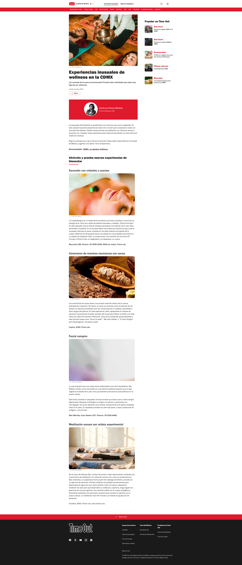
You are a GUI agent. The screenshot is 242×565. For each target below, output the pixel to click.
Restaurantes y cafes (76, 9)
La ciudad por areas (147, 9)
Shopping (119, 9)
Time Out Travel (162, 537)
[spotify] (91, 540)
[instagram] (86, 540)
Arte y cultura (104, 9)
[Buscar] (161, 4)
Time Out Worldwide (164, 532)
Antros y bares (88, 9)
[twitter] (75, 540)
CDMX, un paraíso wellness (95, 149)
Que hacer (136, 9)
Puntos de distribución (147, 534)
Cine (96, 9)
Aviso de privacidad (128, 534)
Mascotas (157, 9)
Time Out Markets (127, 4)
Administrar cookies (128, 543)
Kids (130, 9)
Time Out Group (127, 539)
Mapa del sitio (126, 551)
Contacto (125, 530)
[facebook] (70, 540)
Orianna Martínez (116, 108)
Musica (112, 9)
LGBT (125, 9)
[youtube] (81, 540)
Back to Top (123, 517)
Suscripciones (144, 530)
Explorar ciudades (111, 4)
